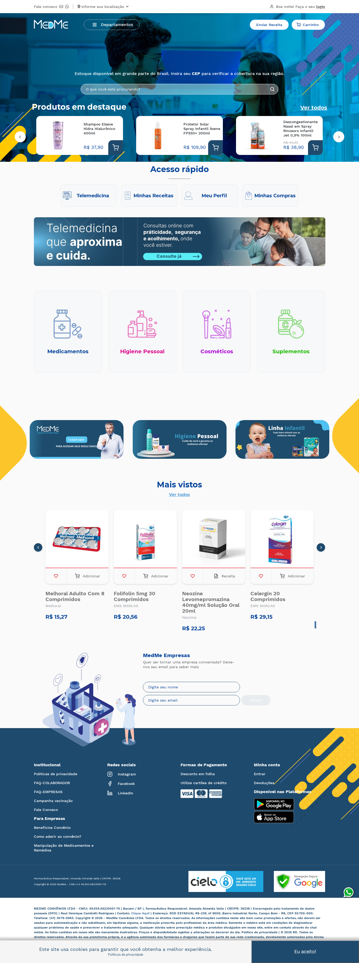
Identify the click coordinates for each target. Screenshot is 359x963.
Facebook (126, 784)
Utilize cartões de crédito (204, 783)
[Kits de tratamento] (282, 439)
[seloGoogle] (294, 881)
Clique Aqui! (141, 913)
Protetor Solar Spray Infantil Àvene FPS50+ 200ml (201, 128)
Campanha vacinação (53, 801)
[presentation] (20, 136)
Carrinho (311, 25)
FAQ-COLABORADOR (52, 783)
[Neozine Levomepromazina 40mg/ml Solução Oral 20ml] (213, 539)
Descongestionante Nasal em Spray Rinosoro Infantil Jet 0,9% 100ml (300, 128)
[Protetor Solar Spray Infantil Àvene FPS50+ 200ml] (158, 135)
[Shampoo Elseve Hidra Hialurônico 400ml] (58, 135)
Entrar (259, 774)
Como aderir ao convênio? (57, 836)
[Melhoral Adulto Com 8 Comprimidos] (77, 539)
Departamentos (117, 24)
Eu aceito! (305, 951)
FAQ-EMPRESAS (48, 792)
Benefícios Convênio (52, 827)
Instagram (127, 774)
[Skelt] (180, 439)
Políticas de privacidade (55, 774)
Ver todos (313, 107)
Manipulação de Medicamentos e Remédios (64, 847)
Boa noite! (300, 6)
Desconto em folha (198, 774)
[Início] (51, 25)
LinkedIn (125, 793)
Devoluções (264, 783)
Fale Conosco (46, 810)
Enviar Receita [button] (269, 25)
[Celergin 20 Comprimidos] (282, 539)
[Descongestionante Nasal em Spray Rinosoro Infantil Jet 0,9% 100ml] (258, 135)
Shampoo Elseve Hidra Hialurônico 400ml (99, 128)
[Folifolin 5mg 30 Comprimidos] (145, 539)
